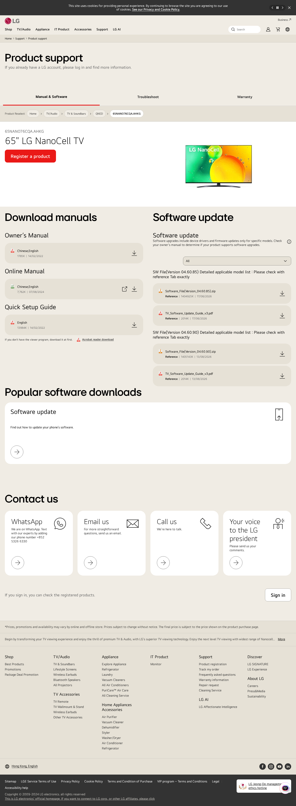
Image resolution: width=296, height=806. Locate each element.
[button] (244, 29)
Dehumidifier (110, 727)
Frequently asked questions (217, 675)
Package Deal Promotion (21, 675)
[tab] (51, 97)
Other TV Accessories (67, 717)
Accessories (83, 29)
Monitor (155, 664)
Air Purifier (109, 717)
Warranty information (214, 680)
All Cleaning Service (115, 695)
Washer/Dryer (111, 738)
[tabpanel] (148, 290)
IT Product (61, 29)
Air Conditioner (112, 743)
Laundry (107, 675)
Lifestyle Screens (65, 669)
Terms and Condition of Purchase (130, 781)
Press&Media (256, 691)
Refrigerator (110, 669)
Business (283, 19)
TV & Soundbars (64, 664)
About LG (255, 678)
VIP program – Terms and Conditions (182, 781)
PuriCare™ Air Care (115, 690)
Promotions (13, 669)
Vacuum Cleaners (113, 680)
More (281, 639)
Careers (252, 686)
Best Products (14, 664)
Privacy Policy (70, 781)
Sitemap (10, 781)
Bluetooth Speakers (66, 680)
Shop (8, 29)
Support (102, 29)
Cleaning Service (210, 690)
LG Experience (257, 669)
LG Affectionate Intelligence (218, 707)
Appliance (42, 29)
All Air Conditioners (115, 685)
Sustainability (256, 696)
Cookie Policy (93, 781)
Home (8, 38)
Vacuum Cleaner (113, 722)
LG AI (117, 29)
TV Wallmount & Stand (68, 707)
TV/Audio (24, 29)
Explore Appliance (114, 664)
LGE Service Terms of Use (38, 781)
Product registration (213, 664)
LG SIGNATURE (257, 664)
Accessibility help (16, 788)
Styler (106, 733)
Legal (215, 781)
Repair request (209, 685)
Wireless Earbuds (65, 675)
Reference (171, 296)
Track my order (209, 669)
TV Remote (60, 701)
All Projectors (62, 685)
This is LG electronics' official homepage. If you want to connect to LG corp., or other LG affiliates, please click (80, 799)
